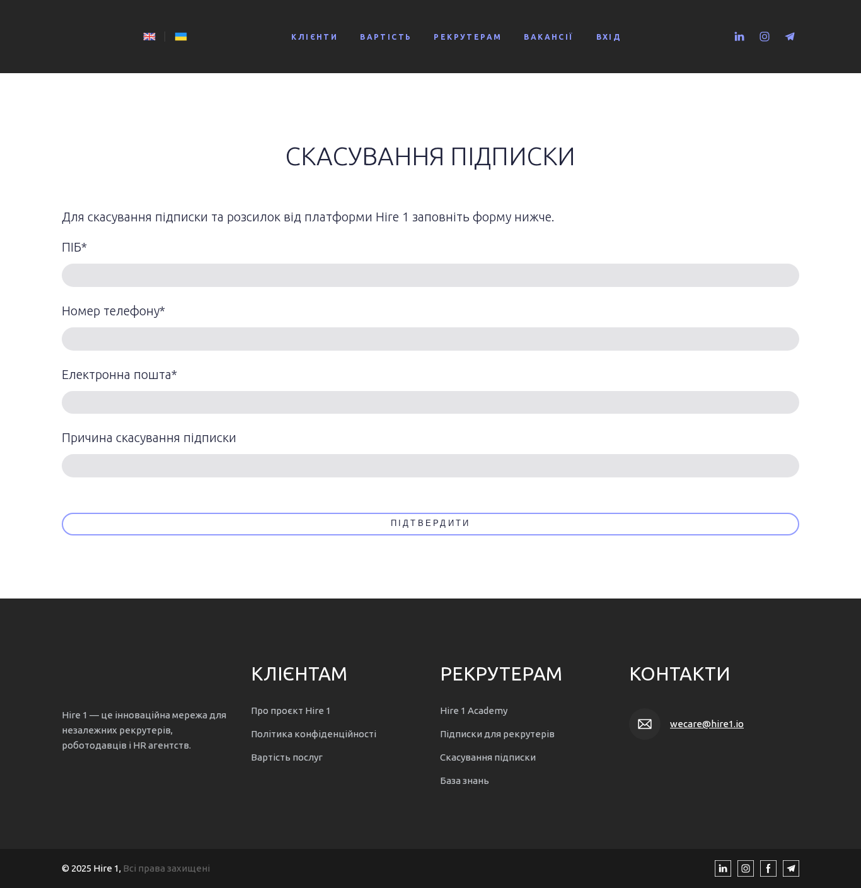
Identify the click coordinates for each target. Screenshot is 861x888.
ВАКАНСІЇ (549, 37)
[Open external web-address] (149, 36)
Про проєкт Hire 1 (291, 710)
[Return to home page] (96, 36)
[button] (739, 36)
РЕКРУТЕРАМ (468, 37)
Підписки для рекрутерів (497, 733)
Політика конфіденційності (313, 733)
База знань (464, 780)
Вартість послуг (287, 757)
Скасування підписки (488, 757)
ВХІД (609, 37)
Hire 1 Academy (473, 710)
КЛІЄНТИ (314, 37)
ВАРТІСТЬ (386, 37)
